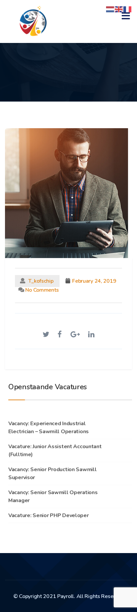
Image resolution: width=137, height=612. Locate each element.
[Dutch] (110, 9)
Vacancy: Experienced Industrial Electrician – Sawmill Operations (48, 427)
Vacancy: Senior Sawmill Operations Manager (52, 496)
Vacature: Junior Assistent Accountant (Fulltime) (55, 450)
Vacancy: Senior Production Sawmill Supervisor (52, 473)
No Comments (41, 290)
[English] (119, 9)
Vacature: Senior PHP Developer (48, 515)
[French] (127, 9)
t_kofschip (41, 281)
